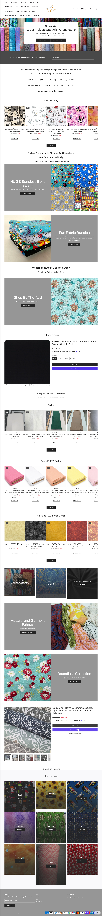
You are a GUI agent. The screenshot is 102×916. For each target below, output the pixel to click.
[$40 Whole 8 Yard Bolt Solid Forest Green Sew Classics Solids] (56, 420)
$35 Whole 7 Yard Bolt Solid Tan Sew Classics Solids (77, 435)
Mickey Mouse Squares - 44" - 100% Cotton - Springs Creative (14, 130)
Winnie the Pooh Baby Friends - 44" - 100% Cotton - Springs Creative (35, 130)
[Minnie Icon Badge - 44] (77, 116)
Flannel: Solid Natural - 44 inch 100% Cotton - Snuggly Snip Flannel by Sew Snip (56, 492)
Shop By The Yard (27, 305)
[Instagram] (71, 897)
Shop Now (19, 587)
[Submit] (96, 57)
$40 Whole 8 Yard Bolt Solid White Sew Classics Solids (15, 435)
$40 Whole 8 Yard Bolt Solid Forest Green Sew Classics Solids (56, 435)
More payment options (74, 372)
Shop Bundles (74, 244)
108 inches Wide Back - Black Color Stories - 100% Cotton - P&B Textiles (35, 545)
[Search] (90, 8)
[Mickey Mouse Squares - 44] (14, 116)
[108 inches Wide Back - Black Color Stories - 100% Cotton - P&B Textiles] (35, 531)
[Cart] (96, 8)
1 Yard (54, 359)
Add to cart (15, 443)
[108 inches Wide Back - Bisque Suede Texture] (14, 531)
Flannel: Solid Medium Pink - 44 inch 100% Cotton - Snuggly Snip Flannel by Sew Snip (14, 492)
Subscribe (9, 905)
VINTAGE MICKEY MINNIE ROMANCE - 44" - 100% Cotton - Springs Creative (56, 131)
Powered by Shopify (18, 913)
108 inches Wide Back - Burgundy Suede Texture (77, 545)
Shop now (19, 798)
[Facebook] (67, 897)
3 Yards (60, 359)
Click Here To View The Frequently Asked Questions (51, 397)
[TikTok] (81, 897)
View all (51, 145)
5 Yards (66, 359)
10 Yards (72, 359)
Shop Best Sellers (43, 40)
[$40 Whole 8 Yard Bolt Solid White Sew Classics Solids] (14, 420)
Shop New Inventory (58, 40)
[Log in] (93, 8)
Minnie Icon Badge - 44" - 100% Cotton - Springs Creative (77, 130)
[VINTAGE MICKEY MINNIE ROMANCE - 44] (56, 116)
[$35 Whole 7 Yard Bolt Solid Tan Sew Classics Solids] (77, 420)
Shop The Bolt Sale (27, 193)
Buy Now (51, 588)
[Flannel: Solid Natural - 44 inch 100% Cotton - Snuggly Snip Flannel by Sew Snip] (56, 476)
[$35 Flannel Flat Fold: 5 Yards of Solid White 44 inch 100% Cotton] (35, 420)
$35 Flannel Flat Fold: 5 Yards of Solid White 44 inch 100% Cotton (35, 435)
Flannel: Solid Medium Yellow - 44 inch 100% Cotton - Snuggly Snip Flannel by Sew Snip (77, 492)
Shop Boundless (74, 682)
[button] (6, 122)
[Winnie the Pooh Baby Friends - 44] (35, 116)
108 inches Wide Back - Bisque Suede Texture (15, 545)
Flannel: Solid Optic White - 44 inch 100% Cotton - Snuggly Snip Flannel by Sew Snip (35, 492)
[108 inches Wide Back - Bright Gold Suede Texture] (56, 531)
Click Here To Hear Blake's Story (51, 272)
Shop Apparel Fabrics (27, 632)
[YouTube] (78, 897)
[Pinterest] (74, 897)
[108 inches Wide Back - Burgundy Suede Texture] (77, 531)
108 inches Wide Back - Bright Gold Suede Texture (56, 545)
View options (14, 138)
